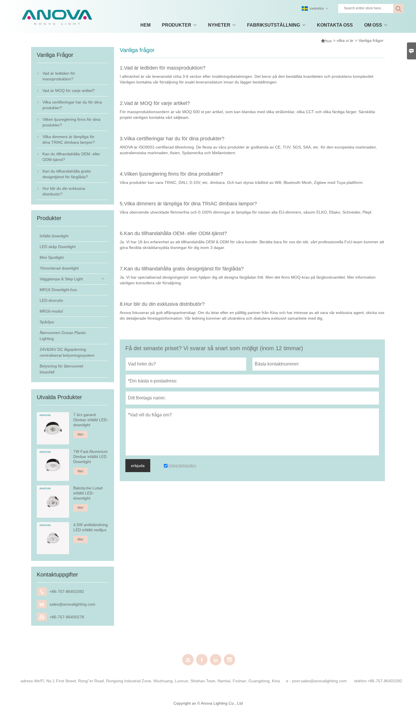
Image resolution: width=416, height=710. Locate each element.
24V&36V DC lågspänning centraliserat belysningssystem (67, 352)
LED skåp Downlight (58, 246)
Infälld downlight (54, 236)
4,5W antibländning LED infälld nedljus (90, 527)
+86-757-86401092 (67, 591)
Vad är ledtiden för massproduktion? (58, 76)
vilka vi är (345, 40)
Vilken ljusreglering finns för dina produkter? (71, 122)
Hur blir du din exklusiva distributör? (63, 191)
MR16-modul (51, 311)
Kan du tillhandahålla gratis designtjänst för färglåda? (66, 174)
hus (326, 40)
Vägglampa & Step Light (61, 279)
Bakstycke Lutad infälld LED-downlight (88, 493)
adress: (27, 681)
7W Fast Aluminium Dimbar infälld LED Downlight (90, 456)
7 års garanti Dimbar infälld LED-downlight (90, 419)
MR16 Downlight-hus (58, 289)
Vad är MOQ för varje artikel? (68, 90)
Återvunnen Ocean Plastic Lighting (63, 335)
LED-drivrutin (51, 300)
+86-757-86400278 (67, 617)
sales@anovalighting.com (72, 604)
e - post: (293, 681)
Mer (80, 434)
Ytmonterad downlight (59, 268)
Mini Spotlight (52, 257)
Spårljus (47, 322)
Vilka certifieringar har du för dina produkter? (72, 105)
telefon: (361, 681)
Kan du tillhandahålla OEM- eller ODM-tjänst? (71, 157)
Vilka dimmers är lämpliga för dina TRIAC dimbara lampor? (68, 139)
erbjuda (138, 465)
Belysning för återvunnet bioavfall (61, 369)
